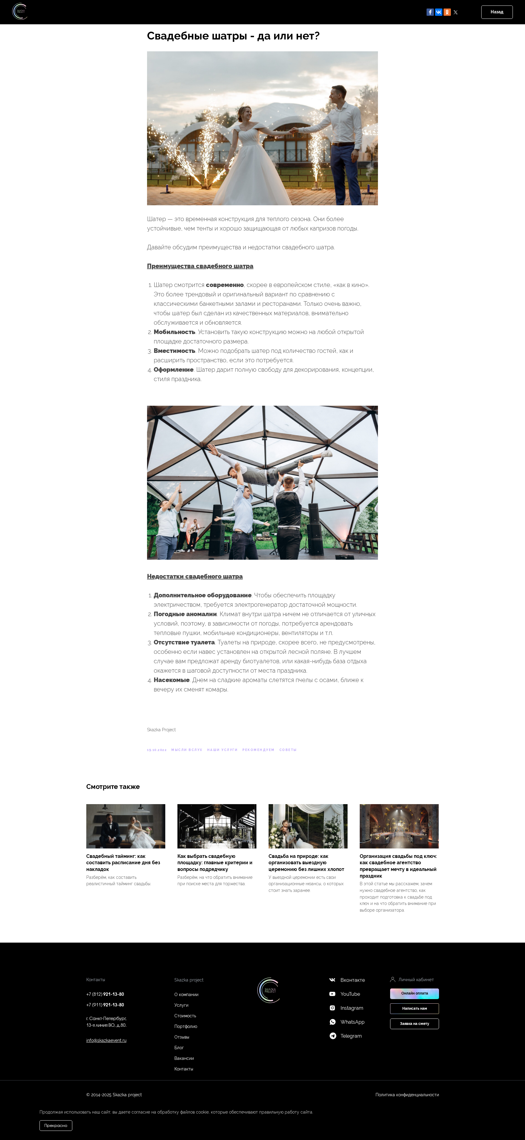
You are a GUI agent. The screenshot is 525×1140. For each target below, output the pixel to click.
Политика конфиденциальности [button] (407, 1094)
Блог (179, 1047)
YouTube (350, 994)
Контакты (183, 1069)
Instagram (352, 1008)
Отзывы (181, 1037)
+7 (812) (105, 995)
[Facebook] (430, 12)
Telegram (351, 1036)
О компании (186, 994)
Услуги (181, 1005)
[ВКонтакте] (438, 12)
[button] (414, 1008)
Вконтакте (353, 980)
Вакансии (184, 1058)
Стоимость (185, 1015)
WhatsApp (353, 1022)
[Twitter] (455, 12)
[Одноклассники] (447, 12)
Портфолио (185, 1026)
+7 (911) (105, 1005)
